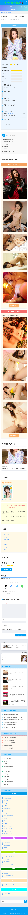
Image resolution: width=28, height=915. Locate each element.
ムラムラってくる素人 (9, 781)
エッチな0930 (7, 771)
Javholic (6, 810)
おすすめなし (7, 893)
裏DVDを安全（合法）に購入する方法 (13, 717)
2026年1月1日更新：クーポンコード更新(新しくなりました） (15, 8)
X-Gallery (6, 823)
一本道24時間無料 (8, 745)
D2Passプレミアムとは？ (10, 727)
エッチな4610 (7, 779)
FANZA (5, 549)
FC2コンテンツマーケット (10, 856)
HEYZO (5, 761)
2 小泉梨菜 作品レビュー (8, 141)
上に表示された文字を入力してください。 (11, 629)
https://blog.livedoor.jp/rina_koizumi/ (15, 113)
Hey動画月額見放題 (8, 766)
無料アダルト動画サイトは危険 (11, 714)
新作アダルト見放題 (8, 826)
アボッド (6, 542)
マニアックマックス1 (9, 884)
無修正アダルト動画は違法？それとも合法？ (14, 719)
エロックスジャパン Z (9, 833)
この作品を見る (13, 305)
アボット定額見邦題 (8, 815)
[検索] (25, 901)
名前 (3, 619)
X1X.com (6, 820)
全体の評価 (4, 67)
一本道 (5, 763)
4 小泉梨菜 (5, 146)
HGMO (5, 547)
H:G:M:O (6, 818)
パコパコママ (7, 768)
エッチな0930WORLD (9, 875)
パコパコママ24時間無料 (9, 742)
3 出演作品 (5, 144)
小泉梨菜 (8, 593)
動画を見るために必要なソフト (11, 722)
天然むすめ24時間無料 (9, 740)
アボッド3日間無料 (8, 748)
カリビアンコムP (8, 537)
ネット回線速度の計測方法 (10, 724)
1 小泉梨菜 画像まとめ (8, 139)
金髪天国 (6, 784)
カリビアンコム (7, 534)
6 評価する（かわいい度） (9, 151)
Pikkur (5, 813)
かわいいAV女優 (11, 591)
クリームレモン (7, 831)
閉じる (12, 135)
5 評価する (5, 148)
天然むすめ (6, 776)
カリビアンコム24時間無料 (10, 737)
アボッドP (6, 544)
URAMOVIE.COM (8, 828)
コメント (4, 603)
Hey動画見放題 (7, 808)
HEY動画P (6, 539)
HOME (15, 909)
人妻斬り (6, 773)
